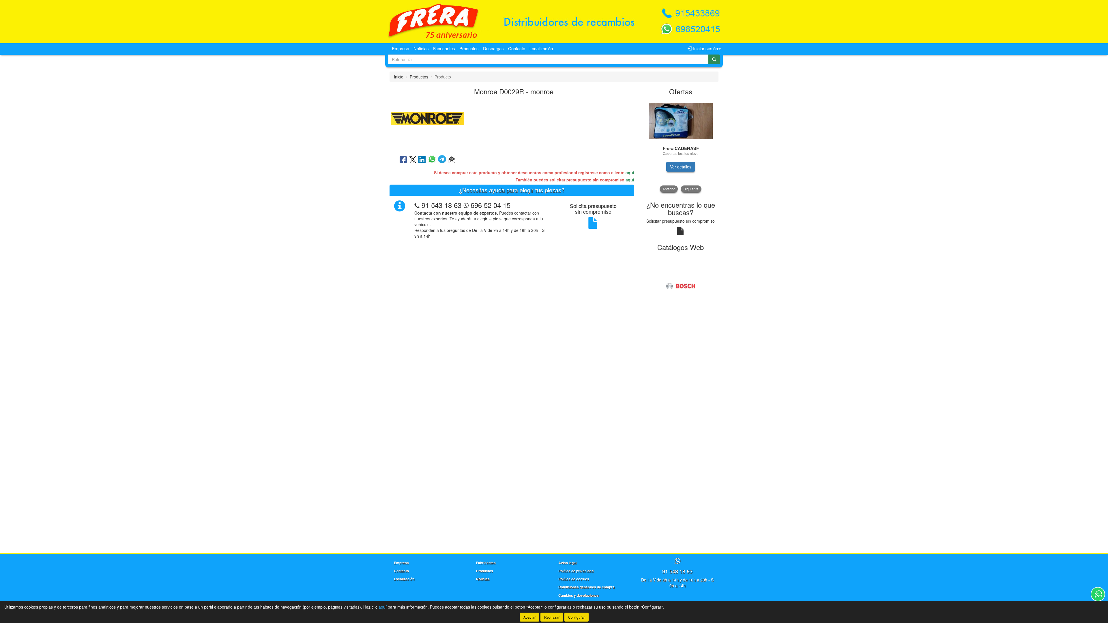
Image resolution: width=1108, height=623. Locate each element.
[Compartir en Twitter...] (412, 160)
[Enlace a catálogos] (681, 285)
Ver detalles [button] (680, 167)
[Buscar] (714, 59)
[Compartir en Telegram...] (443, 160)
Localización (541, 48)
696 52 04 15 (489, 205)
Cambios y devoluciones (578, 595)
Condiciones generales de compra (586, 587)
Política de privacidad (576, 570)
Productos (469, 48)
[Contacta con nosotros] (1098, 594)
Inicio (398, 77)
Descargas (493, 48)
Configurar (576, 617)
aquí (630, 172)
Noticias (421, 48)
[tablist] (681, 146)
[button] (451, 160)
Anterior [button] (668, 188)
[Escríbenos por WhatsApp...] (677, 561)
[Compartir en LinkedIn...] (422, 160)
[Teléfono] (417, 205)
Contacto (516, 48)
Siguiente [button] (691, 188)
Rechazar (551, 617)
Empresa (400, 48)
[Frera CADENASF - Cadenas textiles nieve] (681, 121)
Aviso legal (567, 562)
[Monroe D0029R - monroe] (427, 118)
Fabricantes (444, 48)
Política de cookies (573, 578)
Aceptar (529, 617)
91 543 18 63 (441, 205)
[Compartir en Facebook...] (403, 160)
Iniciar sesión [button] (705, 48)
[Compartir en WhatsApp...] (433, 160)
